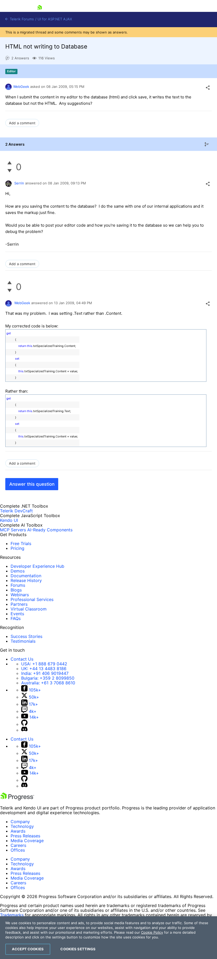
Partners (19, 604)
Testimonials (23, 641)
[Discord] (24, 730)
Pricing (17, 548)
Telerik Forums (21, 19)
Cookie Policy (152, 932)
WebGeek (21, 86)
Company (20, 821)
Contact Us (22, 659)
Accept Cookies (28, 949)
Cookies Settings (78, 949)
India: (45, 673)
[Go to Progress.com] (17, 798)
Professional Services (32, 599)
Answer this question (32, 484)
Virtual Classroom (29, 609)
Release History (26, 580)
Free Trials (21, 543)
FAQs (16, 618)
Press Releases (25, 835)
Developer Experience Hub (37, 566)
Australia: (48, 682)
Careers (18, 845)
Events (17, 613)
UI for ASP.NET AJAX (55, 19)
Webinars (20, 594)
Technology (22, 826)
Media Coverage (27, 840)
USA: (44, 663)
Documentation (26, 575)
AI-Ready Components (50, 529)
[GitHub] (24, 724)
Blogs (16, 590)
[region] (108, 937)
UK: (43, 668)
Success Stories (26, 636)
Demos (18, 571)
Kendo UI (9, 520)
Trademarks (12, 915)
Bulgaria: (47, 678)
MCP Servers (13, 529)
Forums (18, 585)
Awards (18, 831)
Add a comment (22, 123)
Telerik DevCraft (16, 510)
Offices (18, 850)
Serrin (19, 183)
